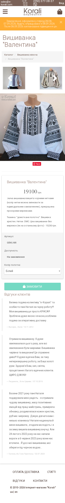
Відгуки (19, 480)
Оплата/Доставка (26, 472)
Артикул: (9, 236)
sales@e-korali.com (6, 3)
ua (11, 491)
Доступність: (11, 250)
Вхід (61, 3)
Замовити (34, 286)
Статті (51, 472)
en (16, 491)
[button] (5, 127)
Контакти (40, 480)
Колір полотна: (12, 265)
